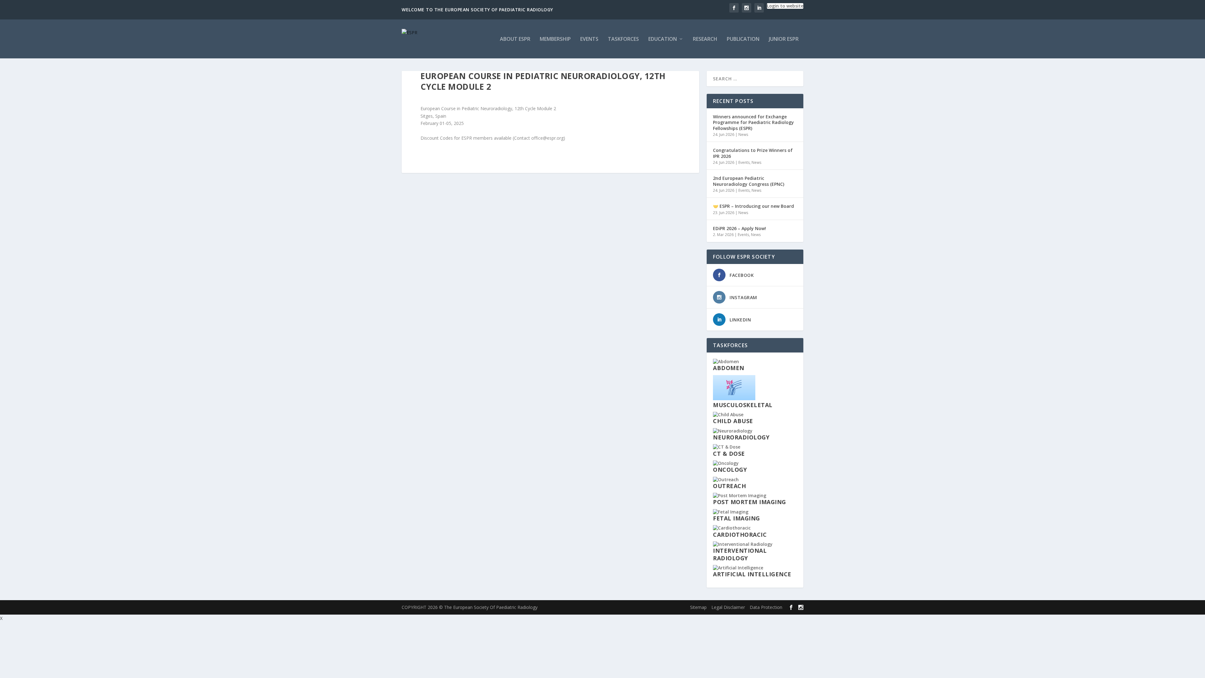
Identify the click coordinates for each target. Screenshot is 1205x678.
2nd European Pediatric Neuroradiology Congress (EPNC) (748, 181)
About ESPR (515, 39)
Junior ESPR (784, 39)
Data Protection (766, 607)
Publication (743, 39)
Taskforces (623, 39)
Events (589, 39)
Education (662, 39)
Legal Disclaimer (728, 607)
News (743, 134)
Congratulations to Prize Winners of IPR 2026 (753, 153)
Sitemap (698, 607)
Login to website (785, 6)
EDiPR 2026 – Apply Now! (739, 228)
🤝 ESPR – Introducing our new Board (753, 206)
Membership (555, 39)
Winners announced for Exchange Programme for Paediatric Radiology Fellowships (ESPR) (753, 122)
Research (705, 39)
